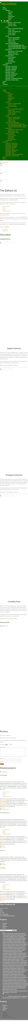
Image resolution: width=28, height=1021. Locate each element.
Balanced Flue (18, 218)
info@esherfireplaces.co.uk (9, 915)
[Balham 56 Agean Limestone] (4, 179)
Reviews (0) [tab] (5, 230)
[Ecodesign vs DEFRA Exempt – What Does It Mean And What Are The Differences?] (5, 996)
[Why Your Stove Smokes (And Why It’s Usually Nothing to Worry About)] (15, 989)
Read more (2, 808)
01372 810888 (5, 914)
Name (1, 758)
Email (1, 761)
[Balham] (2, 163)
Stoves (4, 207)
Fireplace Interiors (7, 210)
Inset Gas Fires (6, 206)
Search (14, 930)
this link (6, 218)
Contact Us (8, 224)
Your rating (2, 744)
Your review (3, 747)
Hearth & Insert (3, 214)
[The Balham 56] (4, 186)
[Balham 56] (4, 171)
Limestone (5, 162)
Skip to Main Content (4, 0)
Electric (4, 209)
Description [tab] (5, 229)
